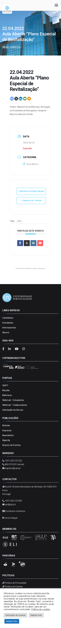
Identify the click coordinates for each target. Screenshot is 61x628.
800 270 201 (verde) (14, 464)
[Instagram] (23, 349)
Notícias (6, 425)
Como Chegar (11, 518)
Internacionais (9, 327)
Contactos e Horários (15, 511)
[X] (16, 98)
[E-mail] (40, 243)
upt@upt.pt (10, 504)
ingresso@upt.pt (13, 468)
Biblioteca (7, 395)
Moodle (5, 390)
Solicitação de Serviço (12, 410)
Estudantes (7, 323)
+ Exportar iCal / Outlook (31, 200)
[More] (29, 98)
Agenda (6, 440)
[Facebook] (12, 98)
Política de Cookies (14, 586)
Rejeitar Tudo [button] (36, 615)
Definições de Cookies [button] (15, 615)
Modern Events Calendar (35, 268)
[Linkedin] (20, 98)
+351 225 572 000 (13, 501)
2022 (19, 221)
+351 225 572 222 (13, 460)
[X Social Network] (27, 243)
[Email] (25, 98)
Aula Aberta (32, 164)
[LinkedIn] (10, 349)
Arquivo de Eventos (11, 445)
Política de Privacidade (15, 583)
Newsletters (8, 435)
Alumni (5, 332)
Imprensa (6, 430)
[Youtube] (17, 349)
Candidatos (7, 318)
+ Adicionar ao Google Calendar (31, 191)
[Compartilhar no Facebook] (20, 243)
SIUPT (5, 385)
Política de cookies (40, 609)
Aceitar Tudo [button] (11, 621)
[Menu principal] (56, 5)
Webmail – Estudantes (13, 400)
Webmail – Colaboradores (14, 405)
